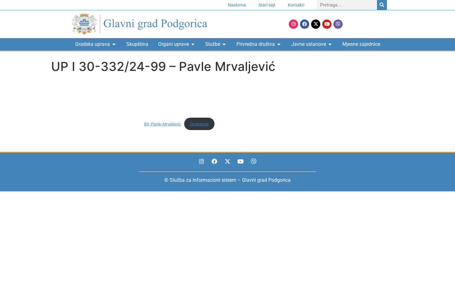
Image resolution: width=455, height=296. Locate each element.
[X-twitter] (315, 24)
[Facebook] (304, 24)
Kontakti (296, 4)
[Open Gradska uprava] (113, 44)
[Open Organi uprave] (192, 44)
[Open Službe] (224, 44)
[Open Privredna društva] (278, 44)
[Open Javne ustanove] (329, 44)
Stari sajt (266, 4)
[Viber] (338, 24)
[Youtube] (327, 24)
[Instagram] (293, 24)
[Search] (382, 5)
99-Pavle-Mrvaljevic (162, 124)
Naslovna (237, 4)
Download (199, 124)
